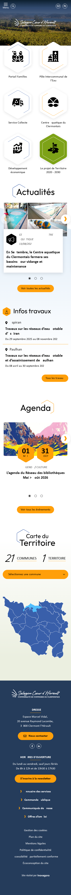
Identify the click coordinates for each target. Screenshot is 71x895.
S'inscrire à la (35, 778)
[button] (29, 278)
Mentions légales (35, 843)
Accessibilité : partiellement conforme (35, 856)
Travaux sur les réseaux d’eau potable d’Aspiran (34, 331)
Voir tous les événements (35, 509)
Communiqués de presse (37, 808)
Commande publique (37, 800)
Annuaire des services (37, 791)
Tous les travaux (55, 378)
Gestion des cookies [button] (35, 830)
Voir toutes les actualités (35, 288)
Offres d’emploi (37, 816)
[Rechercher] (13, 6)
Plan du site (35, 837)
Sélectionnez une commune (24, 574)
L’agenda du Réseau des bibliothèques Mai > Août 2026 (36, 475)
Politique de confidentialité (35, 850)
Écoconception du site (35, 863)
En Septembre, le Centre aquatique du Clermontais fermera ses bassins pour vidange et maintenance (33, 259)
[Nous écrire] (58, 6)
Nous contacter (38, 736)
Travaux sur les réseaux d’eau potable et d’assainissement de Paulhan (34, 358)
